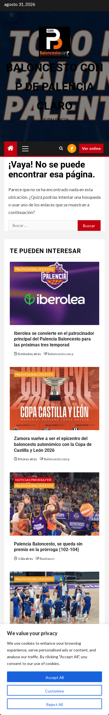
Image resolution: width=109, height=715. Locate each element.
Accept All (55, 677)
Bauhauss (47, 558)
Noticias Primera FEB (33, 480)
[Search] (61, 148)
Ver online (91, 148)
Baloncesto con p (60, 354)
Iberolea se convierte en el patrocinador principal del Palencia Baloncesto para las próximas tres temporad (54, 339)
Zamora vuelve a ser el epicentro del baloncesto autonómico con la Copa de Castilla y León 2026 (53, 444)
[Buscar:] (43, 225)
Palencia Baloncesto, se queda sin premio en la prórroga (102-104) (48, 546)
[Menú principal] (25, 148)
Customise (54, 691)
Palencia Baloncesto (34, 269)
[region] (54, 669)
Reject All (54, 704)
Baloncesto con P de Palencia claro (54, 86)
